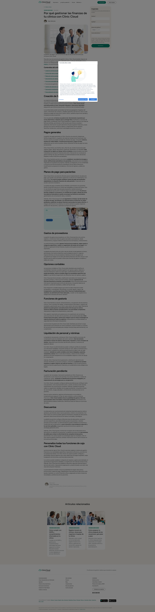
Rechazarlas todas (83, 99)
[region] (78, 81)
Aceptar (93, 99)
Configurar (61, 99)
